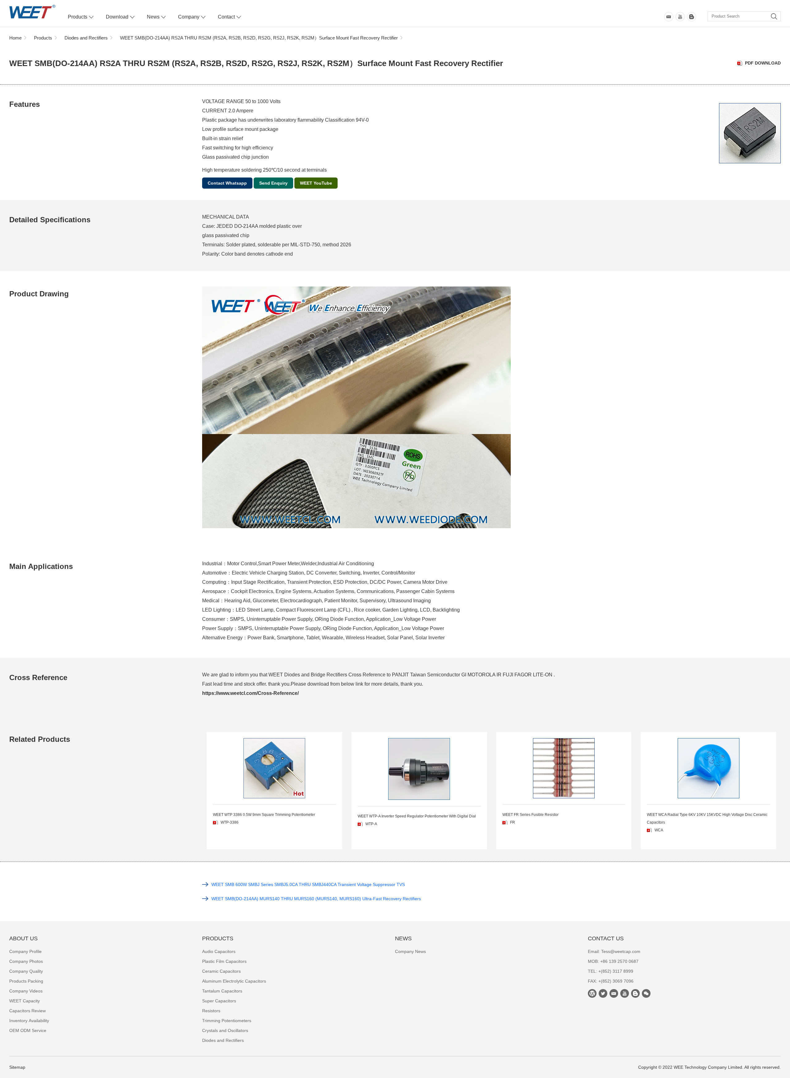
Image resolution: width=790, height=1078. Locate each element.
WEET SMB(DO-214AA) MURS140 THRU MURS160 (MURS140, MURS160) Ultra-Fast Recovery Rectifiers (316, 898)
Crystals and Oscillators (225, 1030)
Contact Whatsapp (227, 183)
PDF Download (763, 63)
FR (512, 822)
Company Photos (26, 961)
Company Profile (25, 951)
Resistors (211, 1010)
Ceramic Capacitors (221, 971)
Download (117, 16)
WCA (659, 830)
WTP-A (371, 824)
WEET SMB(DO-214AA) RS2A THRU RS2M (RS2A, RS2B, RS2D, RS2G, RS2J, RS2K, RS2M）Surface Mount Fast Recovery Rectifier (259, 37)
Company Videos (26, 990)
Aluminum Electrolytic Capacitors (234, 981)
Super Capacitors (219, 1000)
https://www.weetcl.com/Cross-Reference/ (250, 693)
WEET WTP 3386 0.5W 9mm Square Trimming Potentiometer (264, 815)
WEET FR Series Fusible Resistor (530, 815)
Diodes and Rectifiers (86, 37)
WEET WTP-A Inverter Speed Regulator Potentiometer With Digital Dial (417, 816)
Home (15, 37)
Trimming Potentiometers (226, 1020)
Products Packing (26, 981)
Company (188, 16)
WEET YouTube (316, 183)
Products (77, 16)
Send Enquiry (273, 183)
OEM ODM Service (27, 1030)
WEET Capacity (24, 1000)
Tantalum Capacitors (222, 990)
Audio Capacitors (218, 951)
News (153, 16)
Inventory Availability (29, 1020)
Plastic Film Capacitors (224, 961)
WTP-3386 (230, 822)
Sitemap (17, 1067)
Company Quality (26, 971)
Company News (410, 951)
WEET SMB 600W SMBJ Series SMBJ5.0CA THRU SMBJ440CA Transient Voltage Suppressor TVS (308, 884)
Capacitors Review (27, 1010)
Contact (226, 16)
